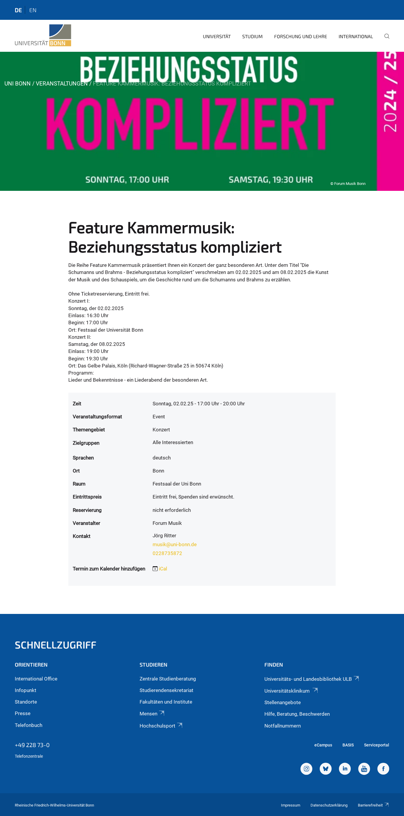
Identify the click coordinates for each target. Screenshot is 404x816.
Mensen (148, 714)
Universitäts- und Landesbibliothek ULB (308, 679)
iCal (163, 569)
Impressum (290, 805)
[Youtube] (364, 769)
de (18, 10)
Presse (22, 713)
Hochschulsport (157, 726)
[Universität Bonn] (43, 35)
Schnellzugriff (55, 644)
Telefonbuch (28, 725)
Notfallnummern (282, 726)
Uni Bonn (17, 83)
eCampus (323, 745)
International (356, 36)
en (32, 10)
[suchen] (384, 40)
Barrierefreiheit (370, 805)
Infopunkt (25, 690)
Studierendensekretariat (166, 690)
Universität (217, 36)
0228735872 (167, 553)
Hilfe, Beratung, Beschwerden (297, 714)
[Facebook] (383, 769)
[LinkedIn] (345, 769)
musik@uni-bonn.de (175, 544)
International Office (36, 679)
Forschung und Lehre (300, 36)
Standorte (26, 702)
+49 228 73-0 (32, 744)
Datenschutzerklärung (329, 805)
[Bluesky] (326, 769)
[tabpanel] (202, 121)
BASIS (348, 745)
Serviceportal (376, 745)
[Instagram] (306, 769)
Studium (252, 36)
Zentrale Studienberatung (168, 679)
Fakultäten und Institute (166, 702)
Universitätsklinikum (287, 691)
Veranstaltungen (62, 83)
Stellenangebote (282, 702)
